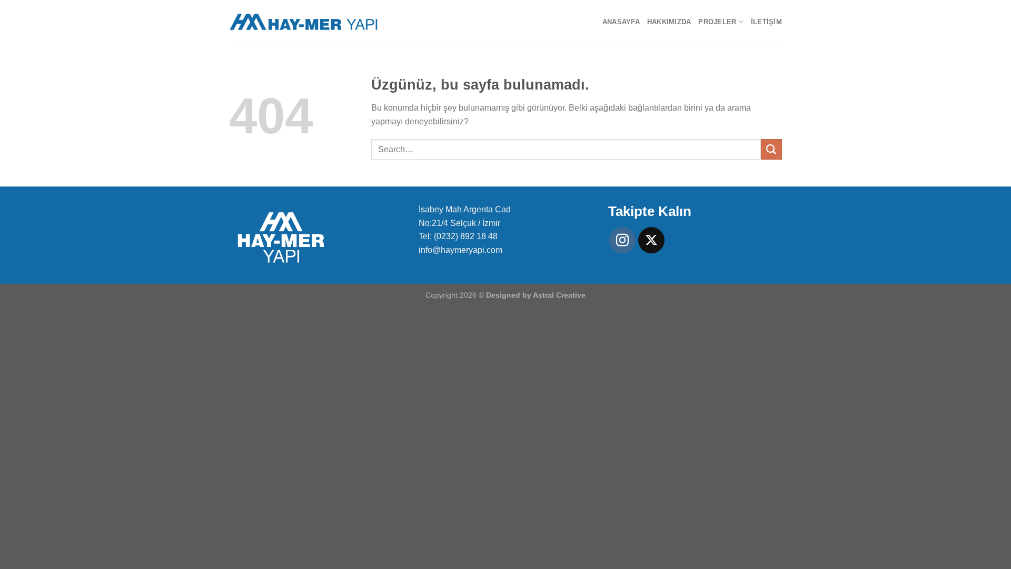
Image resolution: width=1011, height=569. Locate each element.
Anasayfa (621, 22)
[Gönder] (771, 149)
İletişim (766, 22)
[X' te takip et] (651, 240)
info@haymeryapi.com (460, 250)
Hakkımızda (669, 22)
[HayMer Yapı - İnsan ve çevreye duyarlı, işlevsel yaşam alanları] (303, 22)
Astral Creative (559, 295)
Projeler (717, 22)
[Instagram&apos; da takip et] (622, 240)
